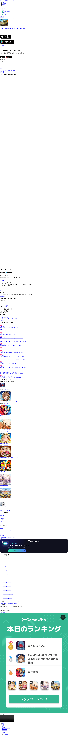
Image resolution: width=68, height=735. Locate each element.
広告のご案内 (4, 729)
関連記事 (3, 46)
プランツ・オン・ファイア (4, 471)
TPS (4, 303)
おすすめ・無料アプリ (6, 11)
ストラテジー (6, 500)
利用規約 (3, 727)
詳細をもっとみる (3, 68)
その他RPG (6, 403)
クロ (3, 280)
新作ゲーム (5, 10)
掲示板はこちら (3, 296)
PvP (6, 306)
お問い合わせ (4, 730)
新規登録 (3, 4)
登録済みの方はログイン (12, 603)
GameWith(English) (5, 731)
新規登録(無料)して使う (4, 603)
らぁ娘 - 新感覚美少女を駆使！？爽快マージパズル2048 (9, 457)
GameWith (6, 734)
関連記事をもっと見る (4, 320)
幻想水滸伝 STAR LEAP (4, 485)
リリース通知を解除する (4, 612)
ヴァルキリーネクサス (4, 443)
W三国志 (1, 415)
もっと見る (2, 538)
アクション (5, 301)
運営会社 (3, 725)
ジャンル (4, 14)
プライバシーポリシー (6, 728)
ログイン (3, 5)
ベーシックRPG (6, 417)
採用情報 (3, 726)
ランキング (4, 12)
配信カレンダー (5, 9)
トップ (3, 8)
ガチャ (4, 13)
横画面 (7, 305)
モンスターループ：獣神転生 (5, 429)
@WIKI (3, 732)
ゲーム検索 (4, 3)
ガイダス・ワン (3, 387)
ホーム (3, 2)
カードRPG (6, 445)
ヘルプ (3, 724)
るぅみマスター (3, 521)
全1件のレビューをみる (4, 290)
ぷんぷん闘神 (2, 518)
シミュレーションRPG (8, 508)
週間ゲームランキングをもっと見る (6, 510)
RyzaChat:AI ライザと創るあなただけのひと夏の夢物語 (9, 401)
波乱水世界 (2, 515)
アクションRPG (6, 389)
